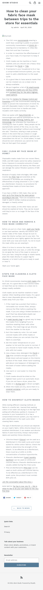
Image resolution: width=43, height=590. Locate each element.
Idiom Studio (10, 3)
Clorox (22, 440)
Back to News (23, 508)
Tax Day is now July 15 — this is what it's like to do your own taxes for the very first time (20, 488)
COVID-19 (33, 45)
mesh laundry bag (15, 319)
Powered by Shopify (28, 583)
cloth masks (32, 281)
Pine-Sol (27, 468)
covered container (13, 389)
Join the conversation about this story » (17, 482)
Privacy (7, 532)
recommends (23, 40)
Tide (27, 66)
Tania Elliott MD (25, 115)
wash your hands (33, 229)
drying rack (20, 384)
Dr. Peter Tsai (14, 177)
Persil (20, 66)
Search (7, 526)
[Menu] (39, 2)
